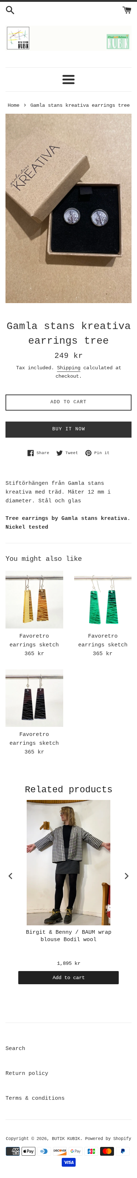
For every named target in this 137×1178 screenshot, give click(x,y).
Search (15, 1049)
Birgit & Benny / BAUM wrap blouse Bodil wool (68, 936)
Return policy (26, 1074)
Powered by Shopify (108, 1138)
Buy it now (68, 429)
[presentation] (10, 876)
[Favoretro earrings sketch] (34, 599)
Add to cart (69, 978)
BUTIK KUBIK (66, 1138)
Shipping (68, 368)
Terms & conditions (35, 1098)
